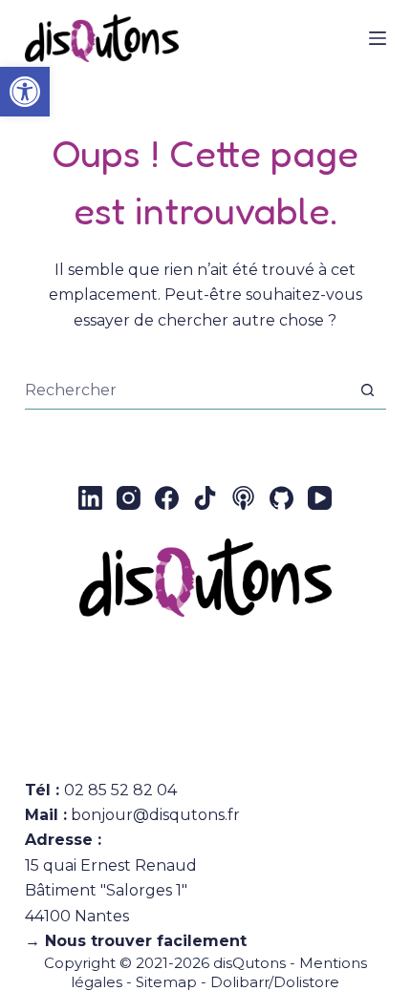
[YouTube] (320, 498)
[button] (25, 91)
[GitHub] (281, 498)
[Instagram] (129, 498)
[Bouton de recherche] (367, 390)
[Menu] (377, 38)
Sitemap (166, 982)
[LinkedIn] (90, 498)
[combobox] (187, 390)
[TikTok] (205, 498)
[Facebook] (167, 498)
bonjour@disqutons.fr (155, 815)
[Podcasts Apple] (243, 498)
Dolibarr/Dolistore (274, 982)
